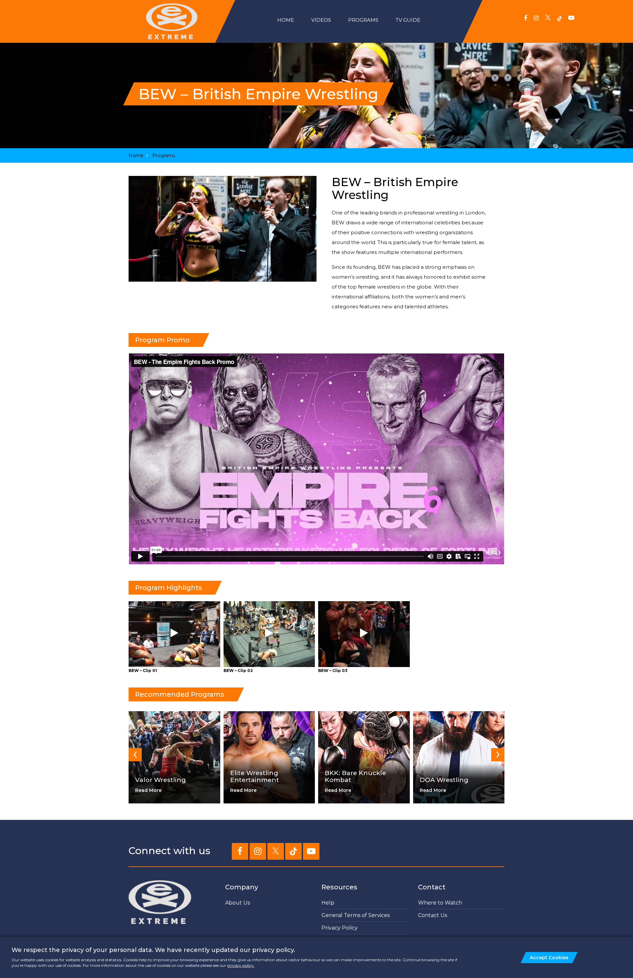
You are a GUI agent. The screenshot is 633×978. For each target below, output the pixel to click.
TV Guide (408, 20)
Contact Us (432, 915)
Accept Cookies (549, 958)
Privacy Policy (339, 928)
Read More (148, 790)
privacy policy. (241, 965)
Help (327, 903)
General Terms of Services (355, 915)
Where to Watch (440, 903)
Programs (363, 20)
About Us (237, 903)
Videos (321, 20)
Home (285, 20)
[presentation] (135, 754)
